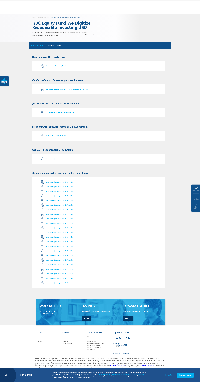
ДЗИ (88, 339)
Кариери (39, 337)
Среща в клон (128, 318)
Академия (65, 341)
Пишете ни (87, 318)
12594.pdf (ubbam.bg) (146, 365)
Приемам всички (185, 375)
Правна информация (68, 343)
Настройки (168, 375)
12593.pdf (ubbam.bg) (117, 365)
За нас (40, 333)
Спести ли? (65, 339)
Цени (59, 45)
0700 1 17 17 (50, 311)
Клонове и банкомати (122, 353)
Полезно (66, 333)
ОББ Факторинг (91, 349)
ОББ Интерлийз (91, 341)
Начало (64, 337)
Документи (50, 45)
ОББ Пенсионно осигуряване (95, 343)
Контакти (40, 341)
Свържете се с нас (121, 333)
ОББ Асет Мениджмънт (93, 345)
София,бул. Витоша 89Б (121, 344)
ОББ (88, 337)
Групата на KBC (94, 333)
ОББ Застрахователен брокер (95, 347)
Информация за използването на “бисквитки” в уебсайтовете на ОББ (123, 374)
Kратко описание (37, 45)
